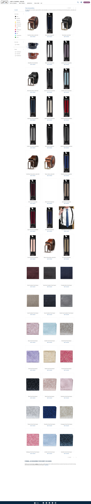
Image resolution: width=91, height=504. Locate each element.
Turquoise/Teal (19, 35)
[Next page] (76, 8)
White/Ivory (18, 20)
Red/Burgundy (19, 29)
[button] (19, 14)
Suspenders (18, 53)
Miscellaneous (19, 55)
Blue (17, 33)
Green (18, 37)
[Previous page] (73, 8)
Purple (18, 31)
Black (17, 16)
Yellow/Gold (18, 22)
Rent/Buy (18, 44)
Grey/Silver (18, 18)
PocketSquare (19, 51)
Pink (17, 27)
